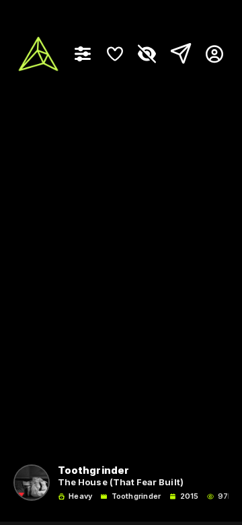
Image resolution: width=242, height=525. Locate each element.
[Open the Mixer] (83, 54)
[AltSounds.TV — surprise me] (38, 53)
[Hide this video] (147, 54)
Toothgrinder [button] (93, 471)
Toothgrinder (136, 496)
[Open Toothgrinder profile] (31, 482)
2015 (189, 496)
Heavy (80, 496)
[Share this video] (178, 54)
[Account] (209, 53)
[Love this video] (115, 54)
